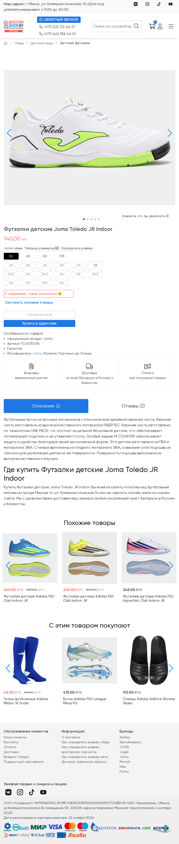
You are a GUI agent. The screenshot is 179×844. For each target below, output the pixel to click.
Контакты (11, 742)
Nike (123, 766)
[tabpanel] (90, 462)
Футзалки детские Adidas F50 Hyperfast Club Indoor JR (148, 598)
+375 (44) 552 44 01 (60, 34)
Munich (125, 762)
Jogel (124, 752)
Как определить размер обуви (86, 742)
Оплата (10, 747)
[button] (8, 133)
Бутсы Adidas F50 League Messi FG (84, 701)
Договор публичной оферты (84, 762)
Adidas (125, 737)
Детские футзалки (75, 43)
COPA (124, 747)
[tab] (11, 256)
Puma (124, 771)
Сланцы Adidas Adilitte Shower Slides (149, 701)
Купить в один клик (39, 323)
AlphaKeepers (130, 742)
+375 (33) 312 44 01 (59, 27)
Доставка (11, 752)
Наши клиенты (15, 737)
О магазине (71, 737)
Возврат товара (16, 757)
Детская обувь (42, 43)
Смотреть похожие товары (29, 302)
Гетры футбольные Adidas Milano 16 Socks (26, 701)
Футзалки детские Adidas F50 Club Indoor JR (29, 598)
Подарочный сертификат (24, 762)
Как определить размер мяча (85, 757)
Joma (37, 353)
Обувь (19, 43)
